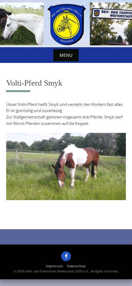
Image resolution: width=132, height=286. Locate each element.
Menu (66, 55)
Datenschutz (76, 266)
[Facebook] (66, 256)
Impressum (54, 266)
